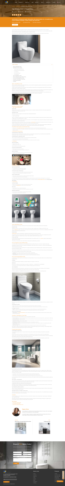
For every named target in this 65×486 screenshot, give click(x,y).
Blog (14, 6)
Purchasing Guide (18, 6)
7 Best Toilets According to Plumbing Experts (18, 404)
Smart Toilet (57, 477)
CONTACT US (48, 2)
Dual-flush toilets (14, 233)
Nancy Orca (14, 11)
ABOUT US (27, 2)
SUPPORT (36, 2)
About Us (35, 476)
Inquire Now (15, 24)
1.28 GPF (41, 238)
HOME (16, 2)
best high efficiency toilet (41, 179)
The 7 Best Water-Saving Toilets (16, 403)
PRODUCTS (20, 2)
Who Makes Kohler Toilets (47, 421)
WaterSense (16, 229)
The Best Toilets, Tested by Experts (17, 402)
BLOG (42, 2)
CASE (32, 2)
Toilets (56, 473)
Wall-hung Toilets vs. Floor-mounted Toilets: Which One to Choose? (23, 421)
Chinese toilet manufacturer (21, 312)
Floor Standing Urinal (58, 480)
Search (54, 2)
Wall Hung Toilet (57, 476)
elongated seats (18, 185)
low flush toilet (33, 122)
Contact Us (35, 481)
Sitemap (35, 482)
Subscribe (6, 481)
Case (34, 477)
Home (13, 6)
